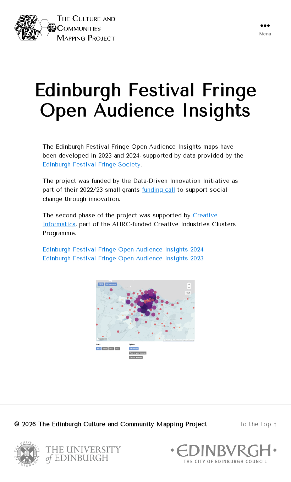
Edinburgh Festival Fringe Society (92, 164)
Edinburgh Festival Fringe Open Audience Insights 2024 (123, 249)
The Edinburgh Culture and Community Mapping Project (122, 424)
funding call (158, 189)
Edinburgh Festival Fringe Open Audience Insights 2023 (123, 258)
